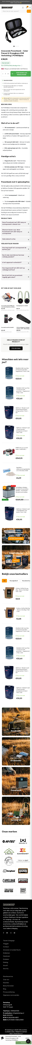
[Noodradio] (16, 722)
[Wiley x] (23, 841)
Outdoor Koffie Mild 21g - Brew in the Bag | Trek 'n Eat (23, 610)
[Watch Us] (7, 933)
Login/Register (23, 7)
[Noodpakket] (16, 536)
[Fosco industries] (23, 881)
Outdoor (6, 947)
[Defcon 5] (9, 861)
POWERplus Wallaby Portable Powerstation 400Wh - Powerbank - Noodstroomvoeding (22, 490)
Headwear (6, 956)
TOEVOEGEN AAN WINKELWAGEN (21, 73)
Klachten (6, 983)
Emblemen (6, 953)
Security (5, 968)
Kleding (5, 962)
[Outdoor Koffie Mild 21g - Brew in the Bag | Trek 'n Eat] (9, 613)
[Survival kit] (16, 811)
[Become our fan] (3, 933)
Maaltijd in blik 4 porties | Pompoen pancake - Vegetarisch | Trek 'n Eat (22, 369)
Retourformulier (8, 986)
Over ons (6, 979)
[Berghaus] (9, 871)
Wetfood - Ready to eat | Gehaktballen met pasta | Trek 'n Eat (23, 510)
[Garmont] (23, 851)
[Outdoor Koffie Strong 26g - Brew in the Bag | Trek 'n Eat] (9, 593)
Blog (4, 989)
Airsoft (5, 965)
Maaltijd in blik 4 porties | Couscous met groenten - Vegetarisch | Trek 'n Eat (23, 390)
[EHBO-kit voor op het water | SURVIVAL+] (9, 452)
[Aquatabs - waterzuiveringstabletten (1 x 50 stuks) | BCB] (9, 472)
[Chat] (28, 1041)
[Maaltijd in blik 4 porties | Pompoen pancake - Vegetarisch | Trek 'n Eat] (9, 373)
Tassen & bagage (8, 940)
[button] (21, 65)
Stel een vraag (16, 348)
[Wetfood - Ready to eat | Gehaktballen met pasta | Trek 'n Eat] (9, 513)
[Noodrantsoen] (16, 557)
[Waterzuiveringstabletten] (16, 751)
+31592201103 (14, 1011)
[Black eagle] (9, 851)
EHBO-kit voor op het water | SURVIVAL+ (22, 448)
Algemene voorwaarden (11, 995)
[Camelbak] (9, 881)
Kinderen (6, 959)
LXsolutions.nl (17, 1033)
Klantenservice (8, 976)
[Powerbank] (16, 781)
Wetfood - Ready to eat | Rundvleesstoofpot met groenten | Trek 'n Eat (22, 410)
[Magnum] (23, 871)
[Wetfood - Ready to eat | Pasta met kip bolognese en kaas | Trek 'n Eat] (9, 432)
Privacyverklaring (9, 992)
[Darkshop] (7, 7)
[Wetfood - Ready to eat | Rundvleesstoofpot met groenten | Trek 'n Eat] (9, 412)
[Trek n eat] (23, 861)
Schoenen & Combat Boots (12, 950)
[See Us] (10, 933)
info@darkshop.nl (18, 1013)
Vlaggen (6, 944)
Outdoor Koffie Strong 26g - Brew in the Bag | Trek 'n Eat (22, 590)
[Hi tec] (9, 841)
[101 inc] (23, 890)
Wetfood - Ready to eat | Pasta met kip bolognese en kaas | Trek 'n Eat (23, 430)
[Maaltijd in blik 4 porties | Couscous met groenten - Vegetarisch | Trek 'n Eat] (9, 392)
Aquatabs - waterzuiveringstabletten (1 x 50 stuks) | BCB (23, 469)
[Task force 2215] (9, 890)
